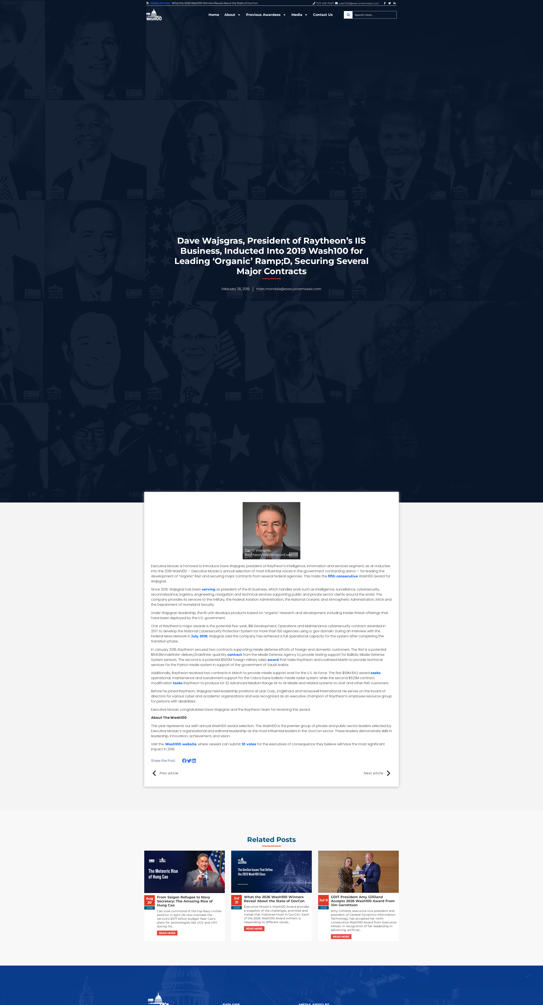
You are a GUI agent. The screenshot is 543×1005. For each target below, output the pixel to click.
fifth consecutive (343, 576)
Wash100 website (180, 744)
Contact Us (323, 15)
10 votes (248, 744)
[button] (184, 760)
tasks (178, 683)
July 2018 (199, 636)
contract (234, 655)
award (273, 660)
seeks (376, 673)
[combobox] (370, 15)
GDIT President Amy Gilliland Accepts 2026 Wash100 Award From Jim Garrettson (221, 3)
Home (214, 15)
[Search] (348, 14)
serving (208, 589)
